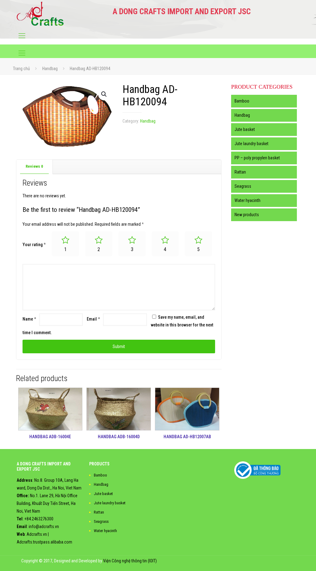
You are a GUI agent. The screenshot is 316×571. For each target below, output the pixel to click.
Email (93, 319)
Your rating (34, 244)
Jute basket (245, 129)
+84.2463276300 (38, 518)
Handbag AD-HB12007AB (187, 436)
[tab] (34, 167)
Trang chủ (21, 68)
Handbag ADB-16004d (119, 436)
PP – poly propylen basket (257, 157)
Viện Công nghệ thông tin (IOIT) (130, 560)
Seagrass (243, 186)
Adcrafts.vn (37, 534)
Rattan (240, 172)
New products (247, 214)
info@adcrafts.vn (44, 526)
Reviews (34, 166)
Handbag (50, 68)
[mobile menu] (22, 36)
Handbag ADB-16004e (50, 436)
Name (29, 319)
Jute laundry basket (251, 143)
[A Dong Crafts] (40, 13)
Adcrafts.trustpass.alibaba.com (44, 542)
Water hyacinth (247, 200)
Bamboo (242, 101)
